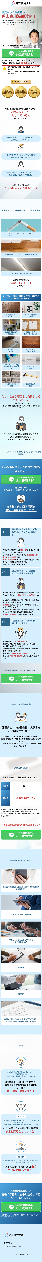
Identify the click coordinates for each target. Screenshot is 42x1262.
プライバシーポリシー (12, 1246)
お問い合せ (8, 1243)
